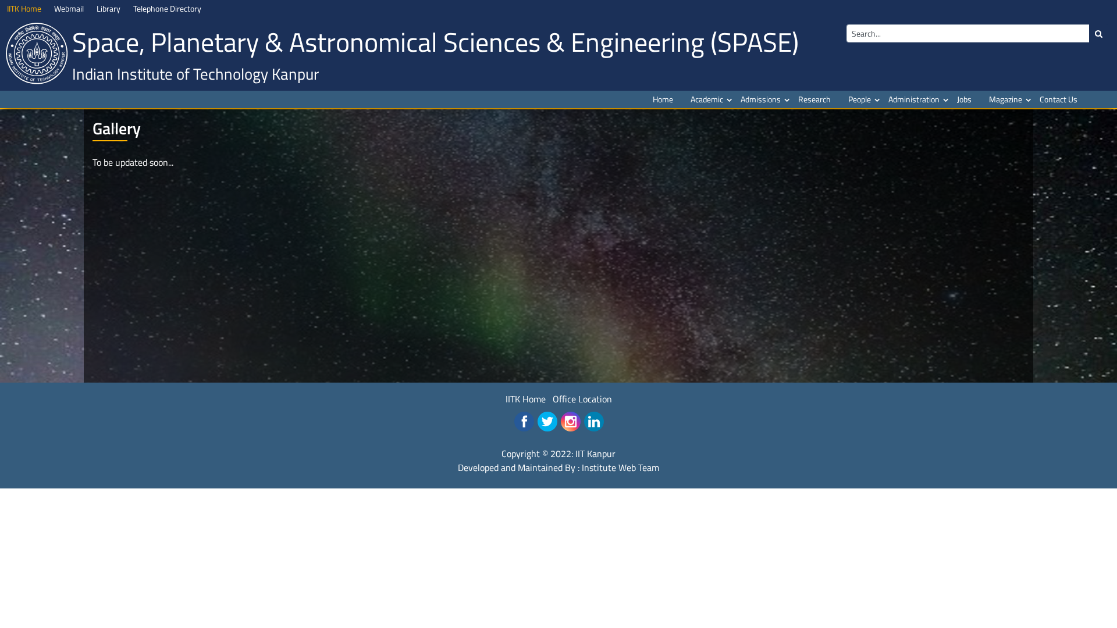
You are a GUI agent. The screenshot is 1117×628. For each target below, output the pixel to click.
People (859, 99)
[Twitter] (547, 422)
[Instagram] (571, 422)
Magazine (1005, 99)
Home (663, 99)
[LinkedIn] (594, 422)
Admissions (761, 99)
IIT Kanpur (595, 454)
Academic (707, 99)
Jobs (964, 99)
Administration (914, 99)
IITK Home (526, 399)
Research (814, 99)
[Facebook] (524, 422)
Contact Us (1058, 99)
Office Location (582, 399)
